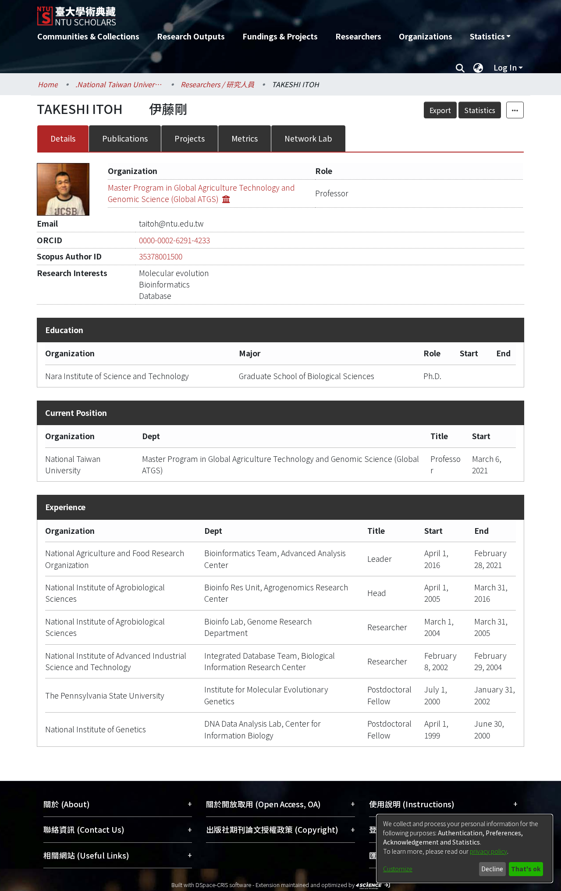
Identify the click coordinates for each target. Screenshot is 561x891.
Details (62, 138)
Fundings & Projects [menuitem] (280, 36)
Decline (492, 868)
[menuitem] (490, 36)
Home (48, 84)
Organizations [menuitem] (425, 36)
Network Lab (308, 138)
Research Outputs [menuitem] (191, 36)
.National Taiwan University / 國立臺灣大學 (119, 84)
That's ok (525, 868)
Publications (125, 138)
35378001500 (160, 256)
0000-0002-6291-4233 (174, 239)
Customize (397, 868)
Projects (189, 138)
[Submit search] (459, 67)
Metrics (244, 138)
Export (440, 110)
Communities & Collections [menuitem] (88, 36)
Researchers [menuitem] (358, 36)
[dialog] (464, 848)
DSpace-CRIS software (223, 884)
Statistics (479, 110)
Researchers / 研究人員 (217, 84)
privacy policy (488, 851)
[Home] (233, 12)
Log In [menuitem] (505, 67)
